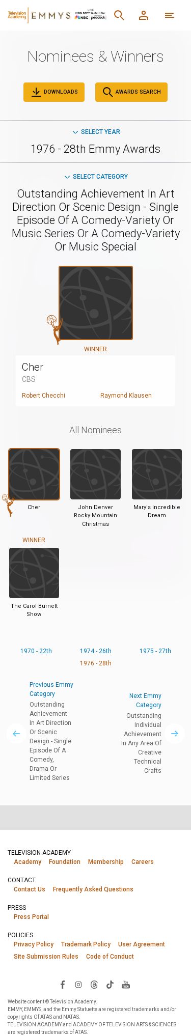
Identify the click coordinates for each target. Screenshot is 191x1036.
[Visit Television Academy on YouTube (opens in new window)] (125, 984)
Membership (106, 861)
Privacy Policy (33, 944)
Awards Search (137, 92)
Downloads (60, 92)
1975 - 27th (155, 651)
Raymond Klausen (126, 395)
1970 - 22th (36, 651)
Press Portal (31, 916)
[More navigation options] (169, 15)
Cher (32, 367)
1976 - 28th (96, 663)
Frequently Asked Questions (93, 889)
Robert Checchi (43, 395)
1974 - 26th (96, 651)
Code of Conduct (110, 956)
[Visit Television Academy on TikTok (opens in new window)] (110, 984)
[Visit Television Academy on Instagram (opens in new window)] (78, 984)
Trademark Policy (86, 944)
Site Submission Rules (46, 956)
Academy (27, 861)
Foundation (64, 861)
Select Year (100, 131)
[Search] (119, 15)
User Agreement (141, 944)
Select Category (100, 176)
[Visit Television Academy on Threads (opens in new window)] (94, 984)
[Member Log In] (143, 15)
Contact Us (29, 889)
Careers (142, 861)
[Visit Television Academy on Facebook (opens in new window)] (62, 984)
